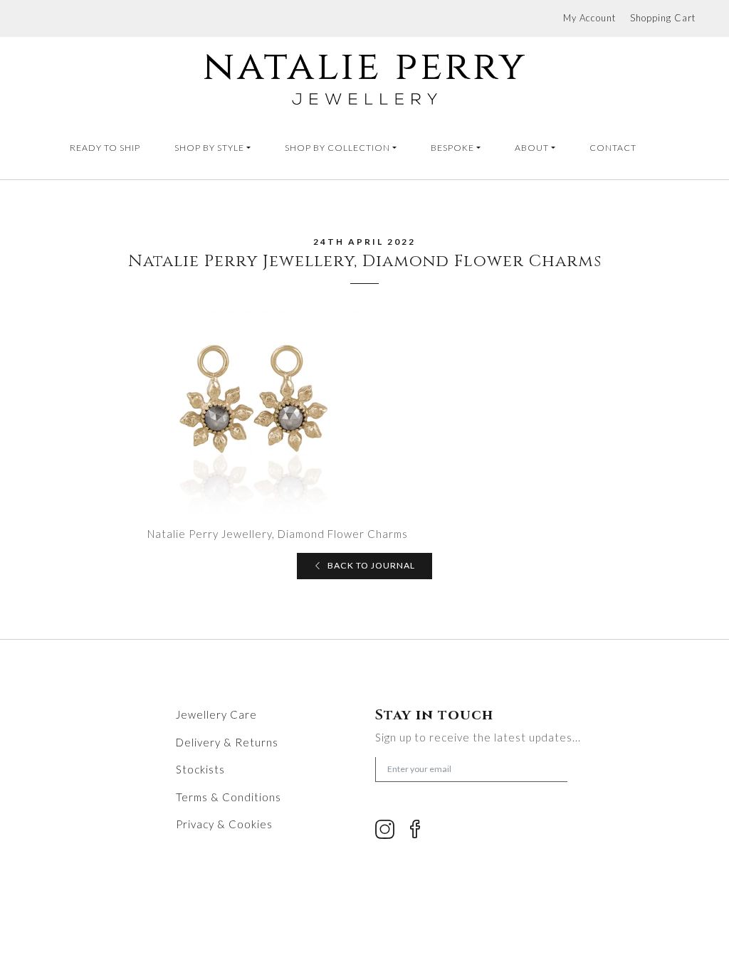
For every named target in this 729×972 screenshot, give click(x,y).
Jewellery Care (216, 714)
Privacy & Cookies (224, 824)
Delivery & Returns (227, 742)
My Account (589, 17)
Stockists (200, 769)
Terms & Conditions (228, 797)
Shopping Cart (663, 17)
